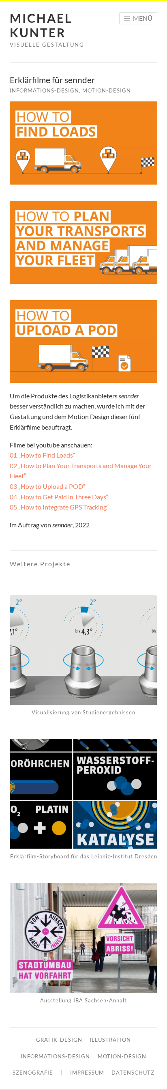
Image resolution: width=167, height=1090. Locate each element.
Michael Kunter (41, 25)
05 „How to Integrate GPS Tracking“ (59, 507)
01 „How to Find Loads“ (42, 455)
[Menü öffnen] (138, 18)
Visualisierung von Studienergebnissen (83, 712)
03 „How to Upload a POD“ (48, 486)
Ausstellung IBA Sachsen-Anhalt (83, 1000)
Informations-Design (44, 90)
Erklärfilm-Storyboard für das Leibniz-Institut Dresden (83, 856)
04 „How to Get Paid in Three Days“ (59, 497)
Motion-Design (106, 90)
